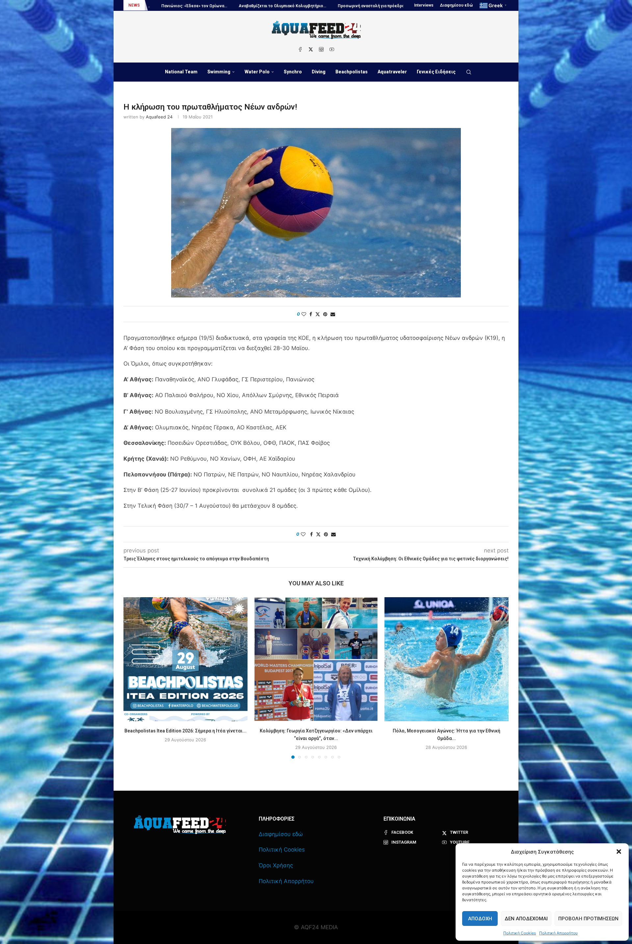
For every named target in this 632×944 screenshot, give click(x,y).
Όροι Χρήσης (276, 865)
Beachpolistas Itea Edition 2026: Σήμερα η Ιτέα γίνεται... (185, 730)
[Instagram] (321, 49)
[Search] (468, 72)
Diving (319, 71)
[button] (619, 851)
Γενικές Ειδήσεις (436, 71)
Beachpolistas (351, 71)
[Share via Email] (332, 314)
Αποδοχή (480, 919)
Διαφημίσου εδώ (456, 5)
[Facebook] (300, 49)
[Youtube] (331, 49)
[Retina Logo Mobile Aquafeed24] (180, 824)
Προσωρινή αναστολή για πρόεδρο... (281, 6)
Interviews (424, 5)
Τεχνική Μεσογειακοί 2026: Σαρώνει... (364, 6)
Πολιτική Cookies (519, 933)
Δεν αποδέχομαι (526, 919)
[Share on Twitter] (317, 314)
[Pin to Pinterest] (325, 314)
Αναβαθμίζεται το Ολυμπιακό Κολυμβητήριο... (191, 6)
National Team (181, 71)
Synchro (293, 71)
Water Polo (257, 71)
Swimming (218, 71)
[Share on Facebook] (310, 314)
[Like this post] (304, 314)
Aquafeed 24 (159, 116)
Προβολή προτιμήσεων (588, 919)
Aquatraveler (392, 71)
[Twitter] (310, 49)
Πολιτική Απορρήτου (558, 933)
